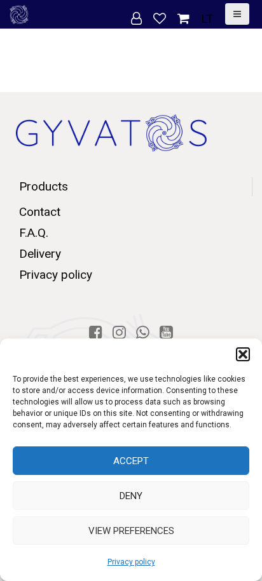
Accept (131, 461)
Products (43, 186)
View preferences (131, 531)
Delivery (40, 253)
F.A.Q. (33, 232)
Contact (39, 211)
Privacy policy (131, 562)
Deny (131, 496)
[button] (243, 354)
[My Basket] (185, 18)
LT (207, 18)
